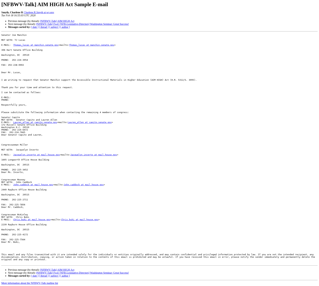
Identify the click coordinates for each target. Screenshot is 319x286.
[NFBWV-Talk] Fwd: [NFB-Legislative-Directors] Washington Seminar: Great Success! (82, 24)
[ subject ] (54, 27)
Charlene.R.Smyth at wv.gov (39, 12)
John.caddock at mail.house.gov (33, 184)
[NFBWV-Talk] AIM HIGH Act (57, 21)
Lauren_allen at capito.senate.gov (35, 122)
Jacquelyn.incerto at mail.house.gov (36, 154)
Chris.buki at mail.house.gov (32, 219)
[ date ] (34, 27)
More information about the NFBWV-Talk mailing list (29, 283)
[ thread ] (44, 27)
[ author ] (65, 27)
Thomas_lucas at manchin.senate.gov (35, 45)
